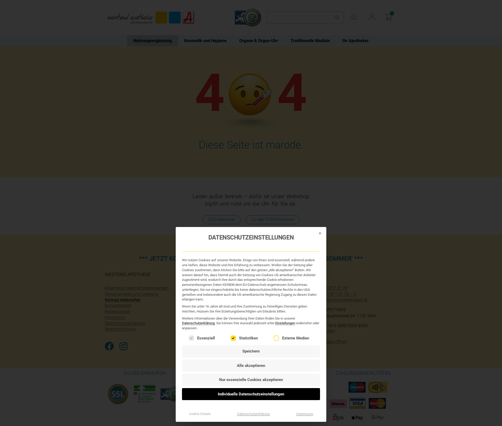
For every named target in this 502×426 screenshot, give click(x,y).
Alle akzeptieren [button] (251, 365)
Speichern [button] (251, 351)
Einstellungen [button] (285, 323)
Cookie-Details (200, 414)
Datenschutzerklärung (198, 323)
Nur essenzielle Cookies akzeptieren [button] (251, 379)
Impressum (304, 414)
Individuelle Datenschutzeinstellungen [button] (251, 394)
